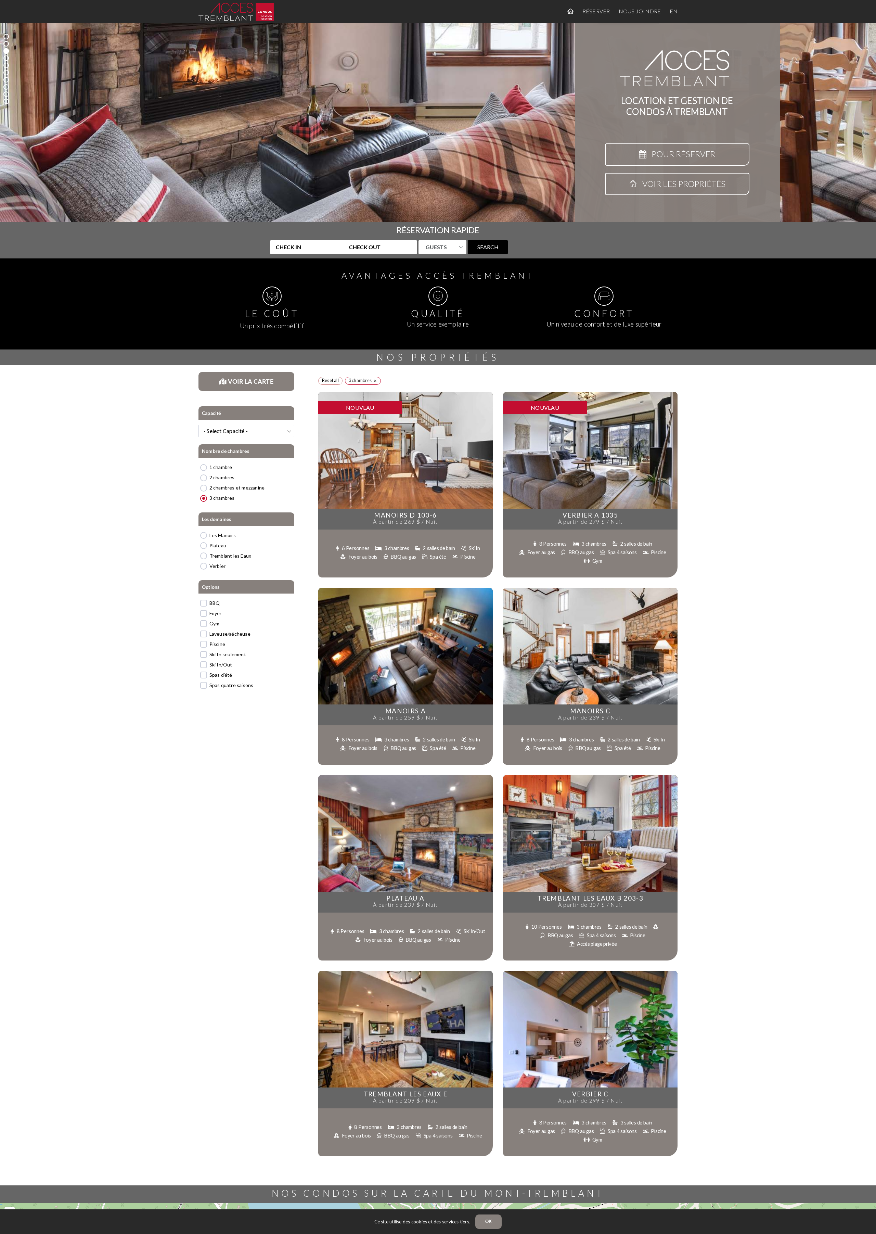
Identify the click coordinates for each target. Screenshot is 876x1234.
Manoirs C (590, 711)
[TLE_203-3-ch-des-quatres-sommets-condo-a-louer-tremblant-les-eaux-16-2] (590, 777)
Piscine (217, 644)
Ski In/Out (220, 664)
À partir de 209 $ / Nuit (405, 1100)
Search (488, 247)
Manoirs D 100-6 (405, 515)
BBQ (214, 603)
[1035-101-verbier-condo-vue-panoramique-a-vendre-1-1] (590, 394)
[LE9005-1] (590, 590)
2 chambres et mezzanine (237, 488)
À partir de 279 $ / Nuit (590, 521)
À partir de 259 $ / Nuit (405, 717)
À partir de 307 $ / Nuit (590, 904)
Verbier (217, 566)
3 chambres (222, 498)
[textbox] (246, 431)
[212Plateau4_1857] (405, 777)
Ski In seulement (227, 654)
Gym (214, 623)
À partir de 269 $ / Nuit (405, 521)
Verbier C (590, 1094)
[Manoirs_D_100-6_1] (405, 394)
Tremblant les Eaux (230, 556)
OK (488, 1221)
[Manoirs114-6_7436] (405, 590)
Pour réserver (680, 154)
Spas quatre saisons (231, 685)
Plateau (217, 545)
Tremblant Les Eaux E (406, 1094)
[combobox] (246, 431)
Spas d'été (220, 675)
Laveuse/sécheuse (229, 634)
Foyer (215, 613)
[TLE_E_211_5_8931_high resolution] (405, 973)
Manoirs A (405, 711)
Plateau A (405, 898)
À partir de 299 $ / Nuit (590, 1100)
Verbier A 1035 (590, 515)
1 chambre (220, 467)
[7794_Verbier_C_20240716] (590, 973)
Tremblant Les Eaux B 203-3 (590, 898)
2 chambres (222, 477)
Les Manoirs (222, 535)
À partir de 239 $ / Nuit (590, 717)
